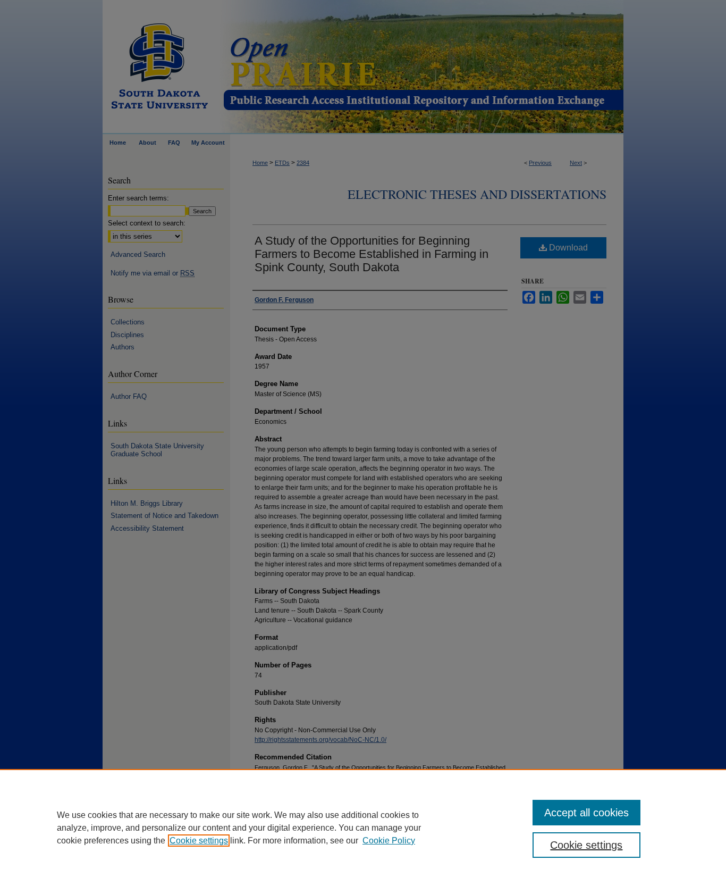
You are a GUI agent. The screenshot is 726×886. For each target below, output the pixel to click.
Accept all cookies (586, 812)
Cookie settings (199, 840)
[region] (363, 827)
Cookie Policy (388, 840)
